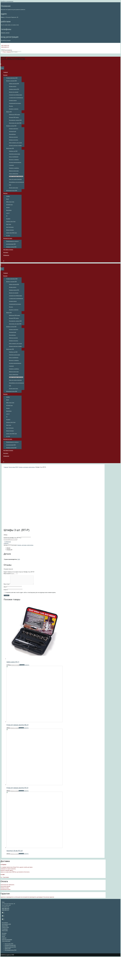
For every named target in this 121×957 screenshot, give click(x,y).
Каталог (5, 75)
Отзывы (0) (9, 549)
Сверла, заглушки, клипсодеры (16, 176)
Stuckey (8, 207)
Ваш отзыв (7, 584)
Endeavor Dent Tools (10, 221)
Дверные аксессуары (14, 170)
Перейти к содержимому (7, 1)
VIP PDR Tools (9, 204)
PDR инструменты (13, 58)
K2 (6, 215)
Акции (3, 936)
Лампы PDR (9, 111)
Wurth (7, 199)
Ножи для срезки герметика (15, 179)
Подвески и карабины (14, 168)
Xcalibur (8, 196)
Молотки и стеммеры (14, 159)
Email (5, 589)
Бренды (5, 193)
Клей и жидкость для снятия (15, 142)
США (18, 559)
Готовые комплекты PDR (11, 77)
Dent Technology (10, 227)
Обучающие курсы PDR (11, 190)
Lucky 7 (8, 213)
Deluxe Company (10, 230)
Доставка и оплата (8, 249)
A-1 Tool (8, 235)
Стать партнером (6, 941)
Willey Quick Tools (10, 201)
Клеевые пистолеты (13, 139)
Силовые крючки (13, 100)
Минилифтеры (12, 134)
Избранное (6, 255)
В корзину (6, 539)
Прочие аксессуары (13, 187)
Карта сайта (5, 930)
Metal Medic (9, 210)
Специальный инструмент (15, 103)
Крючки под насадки (13, 92)
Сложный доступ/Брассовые (15, 94)
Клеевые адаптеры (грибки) (15, 145)
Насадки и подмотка (13, 108)
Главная (5, 72)
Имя (5, 586)
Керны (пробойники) (13, 156)
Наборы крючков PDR (14, 83)
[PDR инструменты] (6, 50)
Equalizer (8, 218)
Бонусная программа (7, 939)
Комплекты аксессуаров (14, 154)
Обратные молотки (13, 137)
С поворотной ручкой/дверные (16, 97)
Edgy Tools (8, 224)
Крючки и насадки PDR (11, 80)
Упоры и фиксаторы (13, 173)
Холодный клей (12, 131)
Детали (8, 548)
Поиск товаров (7, 52)
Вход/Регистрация (5, 40)
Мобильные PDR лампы (14, 114)
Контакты (5, 252)
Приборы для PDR (13, 151)
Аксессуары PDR (10, 148)
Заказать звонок (5, 32)
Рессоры (11, 106)
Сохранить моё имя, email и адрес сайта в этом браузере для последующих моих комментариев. (30, 592)
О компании (5, 929)
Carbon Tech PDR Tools (11, 232)
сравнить (6, 543)
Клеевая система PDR (11, 125)
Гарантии (4, 937)
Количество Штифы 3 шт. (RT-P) (12, 537)
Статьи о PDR (5, 927)
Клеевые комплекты (13, 128)
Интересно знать (7, 238)
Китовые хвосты (12, 86)
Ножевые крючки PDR (14, 89)
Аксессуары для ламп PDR (15, 123)
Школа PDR (5, 925)
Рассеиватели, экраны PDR (15, 120)
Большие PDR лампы (14, 117)
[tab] (54, 548)
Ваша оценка (7, 573)
